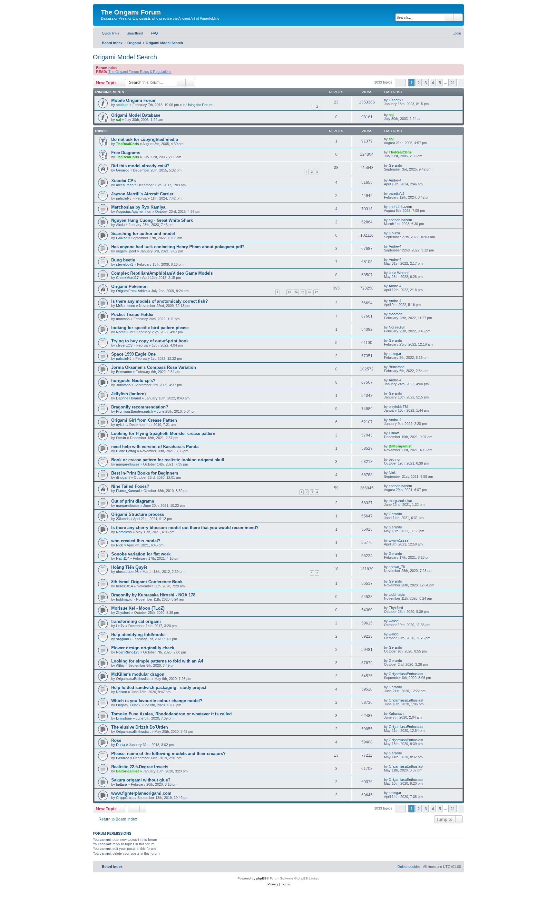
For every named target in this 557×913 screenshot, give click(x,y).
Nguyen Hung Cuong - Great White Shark (152, 220)
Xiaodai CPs (123, 180)
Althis (120, 665)
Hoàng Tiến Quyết (129, 567)
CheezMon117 (127, 278)
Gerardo (122, 170)
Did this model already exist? (140, 165)
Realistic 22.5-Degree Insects (139, 766)
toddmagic (124, 599)
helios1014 (124, 586)
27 (316, 292)
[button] (400, 82)
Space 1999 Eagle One (133, 354)
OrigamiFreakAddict (131, 291)
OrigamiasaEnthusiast (133, 679)
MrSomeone (125, 306)
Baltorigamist (400, 446)
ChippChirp (124, 798)
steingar (395, 354)
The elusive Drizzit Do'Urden (139, 727)
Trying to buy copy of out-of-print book (150, 341)
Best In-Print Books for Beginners (144, 473)
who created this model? (136, 540)
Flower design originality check (142, 647)
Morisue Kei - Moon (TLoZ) (137, 608)
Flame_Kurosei (128, 491)
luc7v (120, 626)
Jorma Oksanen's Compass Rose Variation (153, 367)
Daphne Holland (128, 398)
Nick (392, 473)
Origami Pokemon (129, 286)
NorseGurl (124, 332)
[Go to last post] (406, 100)
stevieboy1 (124, 264)
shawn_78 (397, 567)
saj (118, 120)
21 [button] (452, 82)
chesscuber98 (127, 572)
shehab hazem (400, 207)
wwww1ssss (399, 540)
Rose (116, 740)
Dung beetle (123, 260)
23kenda (123, 519)
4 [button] (433, 82)
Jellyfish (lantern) (128, 393)
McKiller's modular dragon (137, 674)
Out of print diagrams (132, 501)
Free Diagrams (125, 152)
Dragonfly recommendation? (139, 407)
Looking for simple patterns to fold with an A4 (157, 661)
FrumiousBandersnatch (134, 411)
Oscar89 (396, 100)
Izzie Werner (399, 273)
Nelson (121, 692)
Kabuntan (396, 713)
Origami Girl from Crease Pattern (144, 420)
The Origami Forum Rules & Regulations (139, 72)
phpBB (261, 878)
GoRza (121, 238)
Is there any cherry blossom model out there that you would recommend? (185, 527)
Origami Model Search (125, 57)
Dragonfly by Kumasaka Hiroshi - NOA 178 (153, 595)
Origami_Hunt (127, 705)
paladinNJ (124, 198)
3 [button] (426, 82)
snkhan (122, 105)
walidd (393, 621)
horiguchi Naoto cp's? (133, 380)
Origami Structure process (137, 514)
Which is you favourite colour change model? (156, 700)
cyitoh (120, 425)
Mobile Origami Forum (134, 100)
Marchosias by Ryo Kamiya (138, 207)
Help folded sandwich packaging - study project (158, 687)
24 (296, 292)
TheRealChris (127, 144)
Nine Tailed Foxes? (130, 486)
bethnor (395, 459)
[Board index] (104, 5)
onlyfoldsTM (398, 406)
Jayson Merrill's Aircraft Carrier (142, 193)
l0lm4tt (121, 438)
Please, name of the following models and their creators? (168, 753)
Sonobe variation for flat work (141, 554)
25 (302, 292)
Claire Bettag (126, 451)
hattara (121, 784)
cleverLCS (124, 345)
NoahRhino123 (127, 652)
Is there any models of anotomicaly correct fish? (159, 301)
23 (289, 292)
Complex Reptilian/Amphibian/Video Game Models (162, 273)
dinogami (123, 477)
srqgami (122, 639)
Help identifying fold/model (138, 634)
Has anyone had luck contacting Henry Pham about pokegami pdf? (178, 246)
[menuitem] (132, 33)
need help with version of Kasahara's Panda (155, 446)
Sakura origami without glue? (141, 780)
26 (309, 292)
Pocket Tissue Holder (132, 314)
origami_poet (126, 251)
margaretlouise (127, 464)
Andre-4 (395, 180)
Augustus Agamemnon (133, 211)
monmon (123, 319)
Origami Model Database (135, 115)
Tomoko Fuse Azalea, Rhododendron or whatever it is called (171, 714)
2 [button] (418, 82)
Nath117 (122, 558)
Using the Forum (199, 105)
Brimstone (124, 372)
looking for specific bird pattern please (150, 327)
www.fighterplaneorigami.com (141, 793)
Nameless (124, 532)
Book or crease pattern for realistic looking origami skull (167, 459)
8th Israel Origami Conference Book (146, 581)
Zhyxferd (123, 612)
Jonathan (123, 385)
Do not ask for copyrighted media (144, 139)
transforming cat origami (136, 621)
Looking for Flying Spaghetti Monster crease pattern (163, 433)
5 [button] (440, 82)
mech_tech (124, 185)
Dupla (120, 745)
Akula (120, 225)
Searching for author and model (143, 233)
